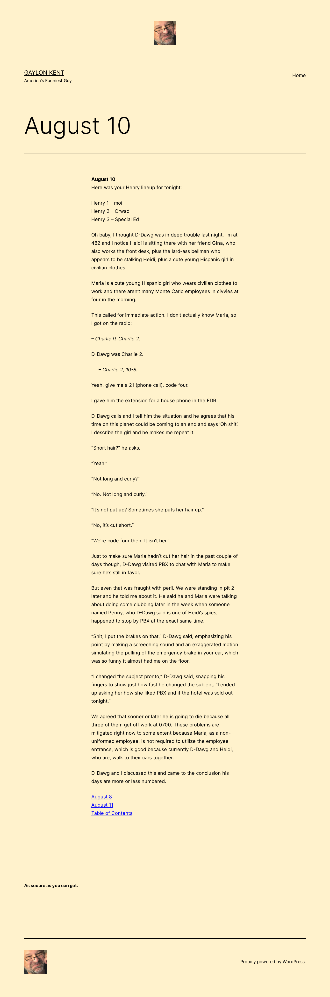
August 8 (101, 797)
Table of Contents (111, 813)
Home (299, 75)
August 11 (102, 805)
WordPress (294, 961)
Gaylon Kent (44, 72)
